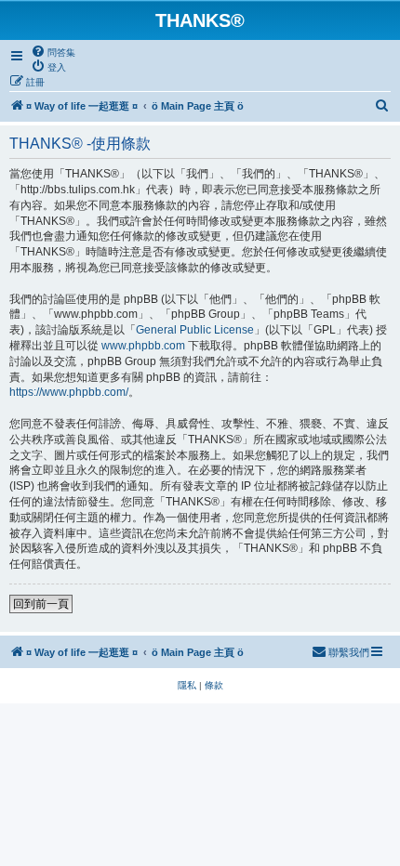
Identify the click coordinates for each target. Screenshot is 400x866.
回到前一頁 (41, 603)
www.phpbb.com (143, 345)
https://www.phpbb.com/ (68, 392)
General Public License (195, 329)
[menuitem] (53, 52)
